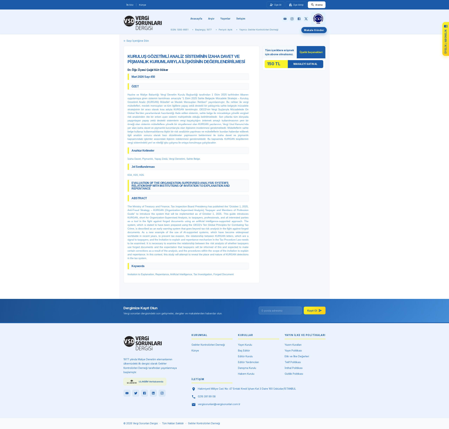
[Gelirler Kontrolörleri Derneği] (318, 18)
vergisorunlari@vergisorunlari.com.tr (219, 404)
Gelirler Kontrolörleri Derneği (208, 344)
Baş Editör (244, 350)
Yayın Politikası (293, 350)
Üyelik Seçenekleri (311, 52)
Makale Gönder (314, 29)
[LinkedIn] (153, 393)
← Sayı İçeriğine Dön (136, 40)
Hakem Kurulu (246, 373)
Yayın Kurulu (245, 344)
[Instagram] (162, 393)
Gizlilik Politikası (294, 373)
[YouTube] (126, 393)
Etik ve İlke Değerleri (297, 356)
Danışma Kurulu (247, 367)
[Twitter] (135, 393)
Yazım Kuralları (293, 344)
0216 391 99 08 (207, 396)
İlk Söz (129, 4)
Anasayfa (196, 18)
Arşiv (211, 18)
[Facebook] (144, 393)
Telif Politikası (293, 362)
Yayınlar (225, 18)
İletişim (240, 18)
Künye (142, 4)
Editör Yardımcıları (248, 362)
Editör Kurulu (245, 356)
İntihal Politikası (294, 367)
